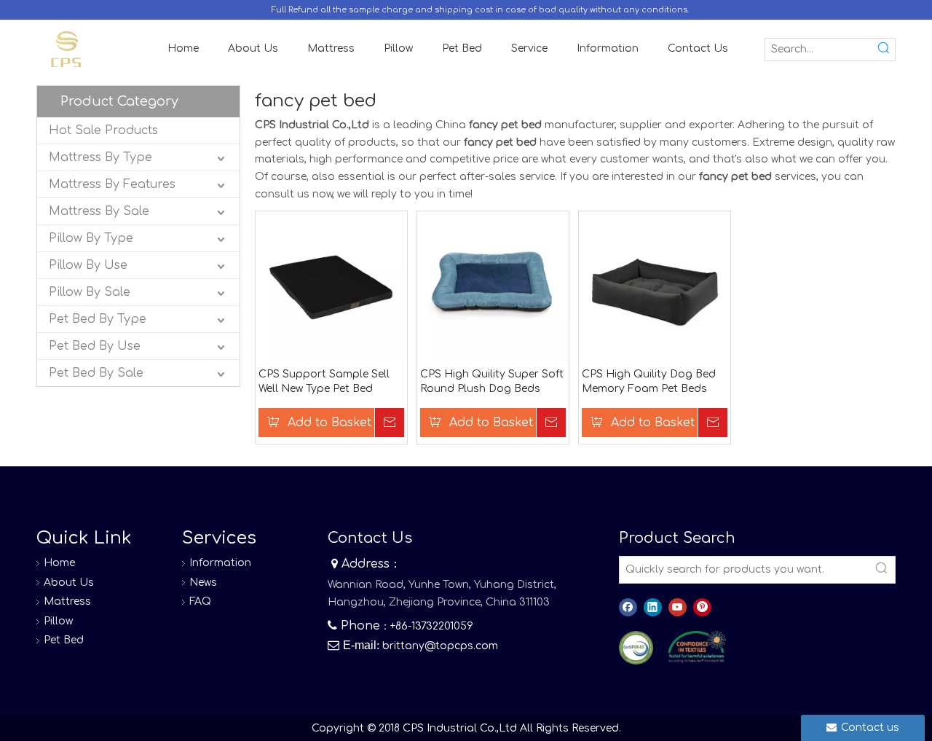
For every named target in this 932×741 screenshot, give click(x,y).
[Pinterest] (702, 607)
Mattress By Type (100, 157)
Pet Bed (64, 640)
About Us (69, 582)
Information (220, 562)
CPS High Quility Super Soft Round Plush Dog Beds (492, 381)
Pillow (58, 621)
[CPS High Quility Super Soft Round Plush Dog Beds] (493, 286)
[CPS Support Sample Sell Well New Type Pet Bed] (331, 286)
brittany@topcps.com (440, 645)
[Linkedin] (653, 607)
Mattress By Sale (99, 211)
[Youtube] (677, 607)
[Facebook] (628, 607)
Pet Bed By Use (95, 346)
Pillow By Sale (89, 292)
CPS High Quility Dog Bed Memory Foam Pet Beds (649, 381)
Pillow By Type (91, 238)
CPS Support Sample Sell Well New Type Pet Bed (324, 381)
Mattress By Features (112, 184)
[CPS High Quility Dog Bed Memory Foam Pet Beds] (654, 286)
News (203, 582)
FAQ (200, 601)
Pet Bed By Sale (96, 373)
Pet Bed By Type (97, 319)
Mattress (67, 601)
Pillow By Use (88, 265)
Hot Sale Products (103, 130)
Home (59, 562)
